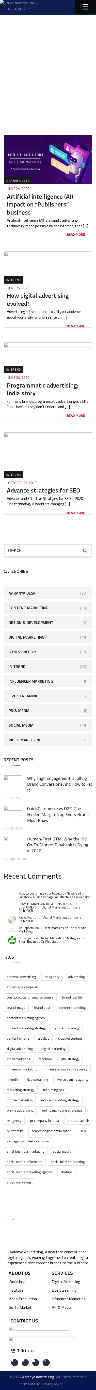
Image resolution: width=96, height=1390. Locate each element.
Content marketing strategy (27, 1028)
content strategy (67, 1028)
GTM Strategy (22, 652)
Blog (45, 56)
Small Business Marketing (25, 1151)
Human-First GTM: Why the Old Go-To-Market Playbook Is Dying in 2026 (57, 845)
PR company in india (44, 1120)
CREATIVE (43, 1038)
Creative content (70, 1038)
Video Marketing (25, 740)
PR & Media (19, 710)
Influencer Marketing (31, 681)
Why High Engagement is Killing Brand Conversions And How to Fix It (59, 784)
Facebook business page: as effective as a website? (54, 897)
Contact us (24, 1320)
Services (62, 1273)
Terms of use (29, 1384)
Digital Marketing (26, 637)
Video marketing (19, 1182)
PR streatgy (15, 1130)
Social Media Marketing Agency (29, 1171)
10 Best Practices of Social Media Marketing (52, 929)
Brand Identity (72, 997)
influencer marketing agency (66, 1069)
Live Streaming (23, 696)
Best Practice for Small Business (30, 997)
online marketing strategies (62, 1110)
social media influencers (24, 1161)
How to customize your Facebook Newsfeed (49, 893)
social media (62, 1151)
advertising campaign (22, 986)
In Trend (13, 279)
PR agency (14, 1120)
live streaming (37, 1079)
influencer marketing (22, 1069)
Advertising (76, 976)
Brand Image (16, 1007)
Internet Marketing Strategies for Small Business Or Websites (51, 940)
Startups (67, 1171)
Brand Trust (42, 1007)
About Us (20, 1273)
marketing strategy (20, 1089)
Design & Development (31, 622)
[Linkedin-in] (35, 1362)
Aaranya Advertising (21, 976)
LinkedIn (13, 1079)
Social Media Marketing (68, 1161)
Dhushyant (25, 938)
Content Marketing (28, 608)
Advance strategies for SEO (43, 490)
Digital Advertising (20, 1048)
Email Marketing (18, 1058)
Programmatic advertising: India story (42, 389)
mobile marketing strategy (60, 1100)
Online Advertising (20, 1110)
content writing (18, 1038)
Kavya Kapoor (28, 917)
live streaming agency (73, 1079)
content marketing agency (26, 1017)
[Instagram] (46, 1362)
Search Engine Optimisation (52, 1130)
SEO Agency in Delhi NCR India (28, 1141)
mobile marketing (19, 1100)
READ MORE (76, 234)
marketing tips (53, 1089)
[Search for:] (48, 550)
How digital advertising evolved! (38, 299)
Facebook (46, 1058)
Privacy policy (52, 1384)
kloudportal (26, 927)
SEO (83, 1130)
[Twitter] (25, 1362)
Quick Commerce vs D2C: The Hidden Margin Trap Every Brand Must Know (58, 814)
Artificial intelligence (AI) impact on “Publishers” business (40, 204)
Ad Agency (52, 976)
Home (23, 56)
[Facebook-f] (14, 1362)
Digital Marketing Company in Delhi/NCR (50, 909)
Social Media (21, 725)
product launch (78, 1120)
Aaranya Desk (18, 180)
